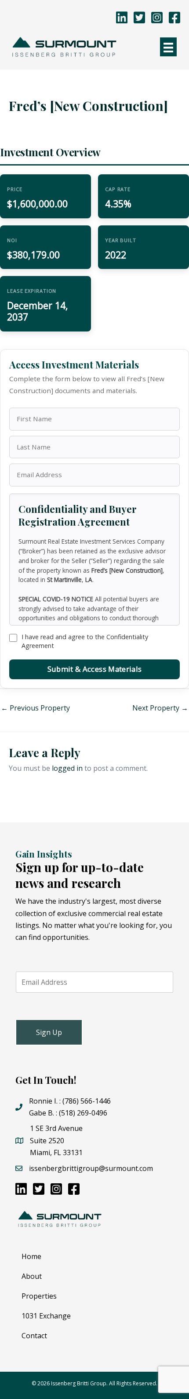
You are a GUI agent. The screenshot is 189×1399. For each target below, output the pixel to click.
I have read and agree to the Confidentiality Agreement (85, 641)
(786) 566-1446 (86, 1101)
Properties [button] (39, 1296)
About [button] (32, 1276)
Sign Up (49, 1032)
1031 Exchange (46, 1316)
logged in (67, 768)
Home (31, 1256)
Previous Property (35, 708)
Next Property (160, 708)
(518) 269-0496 (83, 1113)
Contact (34, 1335)
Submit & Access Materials (94, 669)
